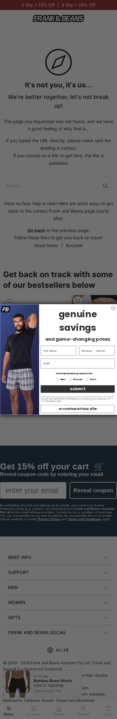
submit (77, 388)
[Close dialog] (113, 308)
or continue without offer (77, 409)
